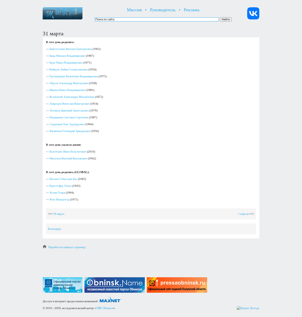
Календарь (54, 228)
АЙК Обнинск (104, 308)
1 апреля (243, 213)
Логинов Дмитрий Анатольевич (69, 110)
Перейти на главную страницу (67, 247)
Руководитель (163, 9)
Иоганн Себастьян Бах (63, 179)
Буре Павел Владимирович (66, 62)
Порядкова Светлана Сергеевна (69, 117)
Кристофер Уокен (61, 185)
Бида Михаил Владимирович (67, 55)
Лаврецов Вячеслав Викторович (70, 103)
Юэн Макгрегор (59, 199)
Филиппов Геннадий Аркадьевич (70, 131)
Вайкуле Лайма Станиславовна (69, 69)
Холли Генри (57, 192)
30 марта (58, 213)
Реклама (191, 9)
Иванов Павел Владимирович (68, 90)
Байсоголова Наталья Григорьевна (71, 49)
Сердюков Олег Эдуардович (67, 124)
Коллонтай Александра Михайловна (72, 96)
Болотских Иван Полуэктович (68, 151)
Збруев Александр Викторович (69, 83)
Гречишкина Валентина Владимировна (74, 76)
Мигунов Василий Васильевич (68, 158)
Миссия (134, 9)
